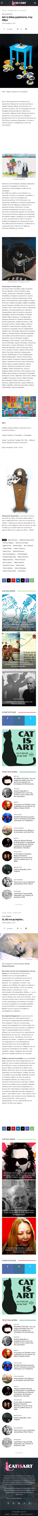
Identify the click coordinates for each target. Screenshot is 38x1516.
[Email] (23, 580)
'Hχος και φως (18, 814)
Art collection (22, 10)
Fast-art (19, 622)
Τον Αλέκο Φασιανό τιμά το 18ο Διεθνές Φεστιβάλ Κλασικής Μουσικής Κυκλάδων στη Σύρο (19, 627)
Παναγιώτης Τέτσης (8, 565)
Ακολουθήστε (19, 716)
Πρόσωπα (16, 788)
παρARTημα (17, 891)
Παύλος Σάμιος (20, 565)
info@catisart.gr (27, 1498)
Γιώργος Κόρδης (7, 548)
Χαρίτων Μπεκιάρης (20, 568)
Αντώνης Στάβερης (8, 542)
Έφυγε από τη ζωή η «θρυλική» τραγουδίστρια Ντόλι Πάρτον (24, 883)
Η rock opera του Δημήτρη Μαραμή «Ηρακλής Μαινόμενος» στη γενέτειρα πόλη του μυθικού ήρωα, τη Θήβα (23, 857)
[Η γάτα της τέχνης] (19, 3)
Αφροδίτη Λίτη (7, 545)
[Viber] (27, 580)
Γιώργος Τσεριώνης (19, 548)
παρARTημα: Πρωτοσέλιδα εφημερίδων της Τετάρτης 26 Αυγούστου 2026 (23, 895)
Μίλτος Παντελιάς (20, 559)
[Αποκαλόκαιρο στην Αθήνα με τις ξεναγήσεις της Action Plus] (7, 830)
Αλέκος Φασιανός (13, 540)
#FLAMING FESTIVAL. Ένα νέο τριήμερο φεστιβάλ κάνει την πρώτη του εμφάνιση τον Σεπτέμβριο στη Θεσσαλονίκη (24, 781)
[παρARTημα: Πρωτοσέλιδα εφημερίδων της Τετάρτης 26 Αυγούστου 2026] (7, 894)
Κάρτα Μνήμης (19, 659)
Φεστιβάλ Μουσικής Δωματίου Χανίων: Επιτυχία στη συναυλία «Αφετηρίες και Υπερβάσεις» (24, 818)
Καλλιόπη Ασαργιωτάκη (9, 557)
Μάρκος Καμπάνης (8, 559)
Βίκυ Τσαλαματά (28, 545)
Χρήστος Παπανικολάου (9, 571)
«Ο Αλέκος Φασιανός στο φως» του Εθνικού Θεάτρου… (19, 703)
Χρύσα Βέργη (21, 571)
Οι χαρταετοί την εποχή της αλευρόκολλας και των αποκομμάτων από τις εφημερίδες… (19, 664)
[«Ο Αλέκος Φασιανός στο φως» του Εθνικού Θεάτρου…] (19, 687)
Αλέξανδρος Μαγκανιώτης (27, 540)
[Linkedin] (18, 580)
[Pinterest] (13, 580)
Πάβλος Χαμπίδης (19, 562)
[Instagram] (14, 1503)
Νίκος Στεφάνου (7, 562)
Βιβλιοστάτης (18, 867)
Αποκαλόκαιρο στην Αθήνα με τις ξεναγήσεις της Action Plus (24, 831)
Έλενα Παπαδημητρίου (9, 554)
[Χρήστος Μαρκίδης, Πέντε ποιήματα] (7, 869)
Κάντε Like (7, 716)
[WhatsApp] (32, 580)
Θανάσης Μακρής (22, 554)
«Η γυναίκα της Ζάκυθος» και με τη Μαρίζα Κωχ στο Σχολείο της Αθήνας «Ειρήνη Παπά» (24, 806)
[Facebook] (4, 580)
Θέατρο (16, 802)
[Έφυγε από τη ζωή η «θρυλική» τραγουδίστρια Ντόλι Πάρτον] (7, 882)
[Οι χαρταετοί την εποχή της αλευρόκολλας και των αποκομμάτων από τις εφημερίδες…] (19, 650)
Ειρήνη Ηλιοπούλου (18, 551)
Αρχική (4, 10)
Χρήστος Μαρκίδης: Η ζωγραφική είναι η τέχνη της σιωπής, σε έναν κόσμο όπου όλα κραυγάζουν (23, 793)
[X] (9, 580)
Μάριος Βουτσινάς (23, 557)
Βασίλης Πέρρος (17, 545)
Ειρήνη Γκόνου (7, 551)
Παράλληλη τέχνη (12, 10)
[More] (26, 29)
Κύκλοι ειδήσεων (19, 828)
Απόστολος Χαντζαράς (22, 542)
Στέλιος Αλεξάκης (8, 568)
